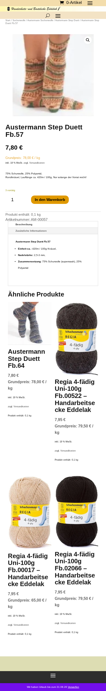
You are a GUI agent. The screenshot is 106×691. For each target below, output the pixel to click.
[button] (87, 40)
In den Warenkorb (50, 199)
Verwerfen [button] (73, 687)
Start (7, 20)
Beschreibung (24, 224)
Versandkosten (37, 163)
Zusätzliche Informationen (31, 230)
